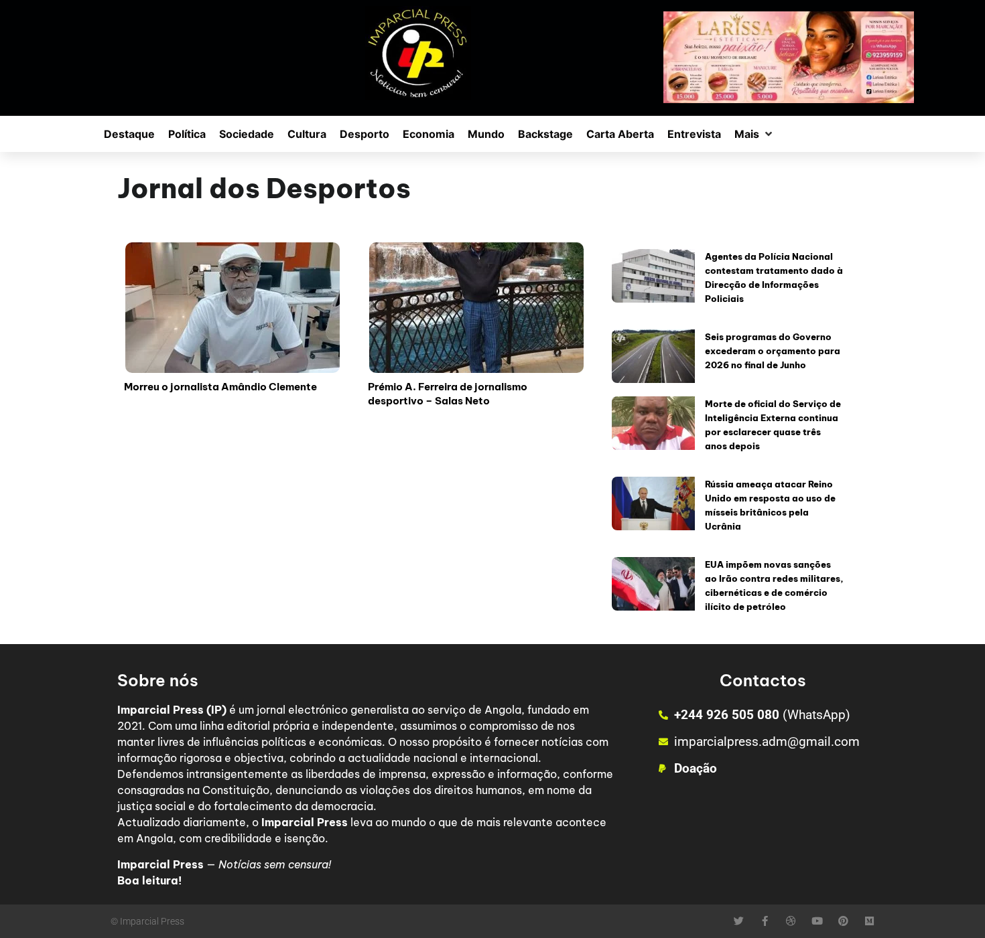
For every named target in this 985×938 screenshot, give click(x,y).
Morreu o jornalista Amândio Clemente (220, 386)
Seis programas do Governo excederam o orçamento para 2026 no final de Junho (772, 350)
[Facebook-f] (765, 921)
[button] (754, 134)
